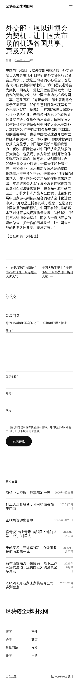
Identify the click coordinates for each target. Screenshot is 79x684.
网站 (8, 410)
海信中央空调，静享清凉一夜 (28, 493)
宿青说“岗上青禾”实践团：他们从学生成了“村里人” (31, 534)
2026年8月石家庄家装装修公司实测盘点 (29, 585)
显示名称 (12, 376)
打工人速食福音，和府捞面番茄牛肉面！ (30, 506)
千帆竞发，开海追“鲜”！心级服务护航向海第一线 (31, 550)
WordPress (60, 676)
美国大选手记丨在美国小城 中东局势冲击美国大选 (57, 271)
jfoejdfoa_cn (22, 60)
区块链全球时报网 (19, 6)
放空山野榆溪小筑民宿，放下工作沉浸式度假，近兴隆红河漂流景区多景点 (31, 567)
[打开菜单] (71, 6)
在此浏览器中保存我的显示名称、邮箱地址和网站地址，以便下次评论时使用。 (40, 429)
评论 (9, 330)
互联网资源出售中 (19, 520)
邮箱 (9, 393)
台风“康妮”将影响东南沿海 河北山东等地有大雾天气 (21, 271)
